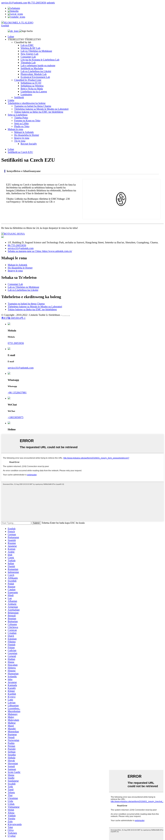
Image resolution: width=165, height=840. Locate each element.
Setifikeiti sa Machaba (32, 68)
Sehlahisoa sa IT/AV (31, 82)
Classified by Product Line (27, 80)
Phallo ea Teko (21, 126)
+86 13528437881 (17, 392)
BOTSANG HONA (14, 233)
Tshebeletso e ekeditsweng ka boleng (26, 103)
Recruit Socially (29, 143)
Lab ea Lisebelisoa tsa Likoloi (36, 71)
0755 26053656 (16, 343)
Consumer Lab (28, 56)
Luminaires (26, 94)
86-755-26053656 (37, 2)
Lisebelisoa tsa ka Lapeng (34, 91)
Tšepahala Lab (28, 62)
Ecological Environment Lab (35, 77)
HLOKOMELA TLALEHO (18, 22)
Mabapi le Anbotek (24, 132)
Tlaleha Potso (21, 117)
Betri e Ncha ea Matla (32, 88)
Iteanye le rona (21, 138)
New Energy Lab (29, 53)
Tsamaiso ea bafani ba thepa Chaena (32, 106)
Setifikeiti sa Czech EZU (20, 152)
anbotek (51, 2)
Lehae (11, 36)
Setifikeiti (19, 97)
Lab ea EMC (27, 45)
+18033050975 (15, 417)
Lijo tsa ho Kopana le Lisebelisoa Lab (40, 59)
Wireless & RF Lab (30, 48)
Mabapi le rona (15, 129)
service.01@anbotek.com (14, 2)
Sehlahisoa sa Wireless (32, 85)
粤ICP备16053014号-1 (13, 318)
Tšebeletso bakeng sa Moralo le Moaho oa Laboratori (41, 109)
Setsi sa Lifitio (21, 123)
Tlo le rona (19, 140)
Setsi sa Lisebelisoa (17, 114)
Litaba (11, 100)
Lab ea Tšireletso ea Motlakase (36, 51)
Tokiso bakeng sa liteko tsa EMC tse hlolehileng (38, 111)
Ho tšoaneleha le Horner (26, 135)
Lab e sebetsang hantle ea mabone (38, 65)
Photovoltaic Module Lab (34, 74)
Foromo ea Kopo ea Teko (27, 120)
